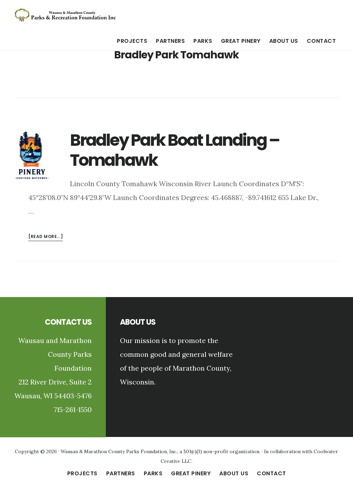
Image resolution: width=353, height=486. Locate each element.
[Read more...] (45, 237)
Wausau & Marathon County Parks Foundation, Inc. (119, 451)
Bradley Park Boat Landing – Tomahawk (174, 150)
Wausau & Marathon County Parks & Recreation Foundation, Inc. (65, 15)
